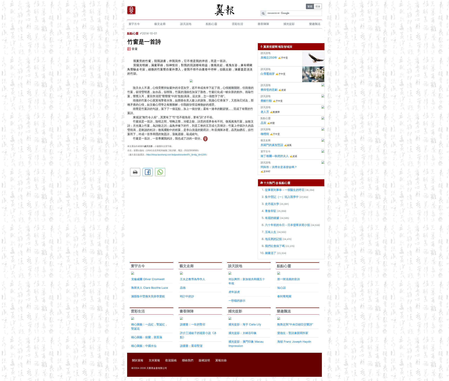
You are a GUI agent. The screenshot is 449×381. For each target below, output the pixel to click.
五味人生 (270, 232)
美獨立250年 (269, 57)
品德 (183, 287)
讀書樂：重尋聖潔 (191, 345)
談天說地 (185, 24)
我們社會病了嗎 (275, 246)
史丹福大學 (272, 204)
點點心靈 (211, 24)
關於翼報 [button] (137, 360)
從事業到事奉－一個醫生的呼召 (284, 190)
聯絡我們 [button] (187, 360)
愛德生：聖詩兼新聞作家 (292, 333)
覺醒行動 (266, 100)
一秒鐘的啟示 (237, 300)
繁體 (309, 6)
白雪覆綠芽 (268, 73)
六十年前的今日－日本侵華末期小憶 (287, 225)
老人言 (265, 111)
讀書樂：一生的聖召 (192, 324)
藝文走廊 (160, 24)
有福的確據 (272, 218)
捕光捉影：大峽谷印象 (243, 333)
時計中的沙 (187, 296)
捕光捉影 (289, 24)
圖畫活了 (270, 253)
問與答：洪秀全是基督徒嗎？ (279, 167)
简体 (317, 6)
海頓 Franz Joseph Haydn (294, 341)
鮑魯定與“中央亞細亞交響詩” (295, 324)
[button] (135, 172)
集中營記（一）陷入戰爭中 (282, 197)
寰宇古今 (134, 24)
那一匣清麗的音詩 (288, 279)
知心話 (281, 287)
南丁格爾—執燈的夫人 (275, 156)
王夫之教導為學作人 (192, 279)
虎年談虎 (234, 292)
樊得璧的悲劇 (269, 89)
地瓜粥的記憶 (273, 239)
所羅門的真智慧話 (272, 145)
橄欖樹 (265, 134)
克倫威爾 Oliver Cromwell (148, 279)
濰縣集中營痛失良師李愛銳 (148, 296)
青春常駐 (270, 211)
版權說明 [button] (204, 360)
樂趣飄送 (314, 24)
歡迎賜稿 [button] (171, 360)
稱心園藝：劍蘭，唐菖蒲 (146, 337)
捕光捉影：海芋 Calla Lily (245, 324)
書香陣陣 (263, 24)
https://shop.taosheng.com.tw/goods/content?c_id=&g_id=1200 (176, 154)
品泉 (263, 123)
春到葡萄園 (284, 296)
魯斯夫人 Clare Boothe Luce (149, 287)
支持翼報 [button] (154, 360)
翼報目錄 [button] (221, 360)
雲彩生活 (237, 24)
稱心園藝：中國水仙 (143, 345)
